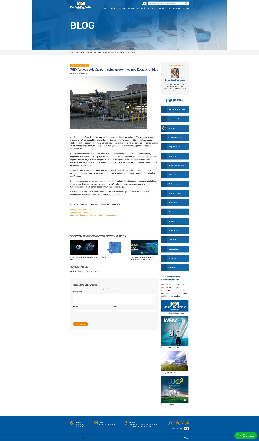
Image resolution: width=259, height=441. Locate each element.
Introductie (104, 257)
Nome (75, 306)
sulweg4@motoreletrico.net (81, 212)
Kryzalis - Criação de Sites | (176, 438)
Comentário (77, 292)
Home (104, 8)
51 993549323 (110, 215)
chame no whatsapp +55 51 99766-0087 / (87, 215)
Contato (186, 8)
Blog (153, 8)
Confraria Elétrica (143, 8)
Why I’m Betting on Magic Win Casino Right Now (84, 258)
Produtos (121, 8)
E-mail (116, 306)
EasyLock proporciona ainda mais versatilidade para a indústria (142, 258)
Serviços (131, 8)
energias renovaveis (86, 52)
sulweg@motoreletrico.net (81, 209)
